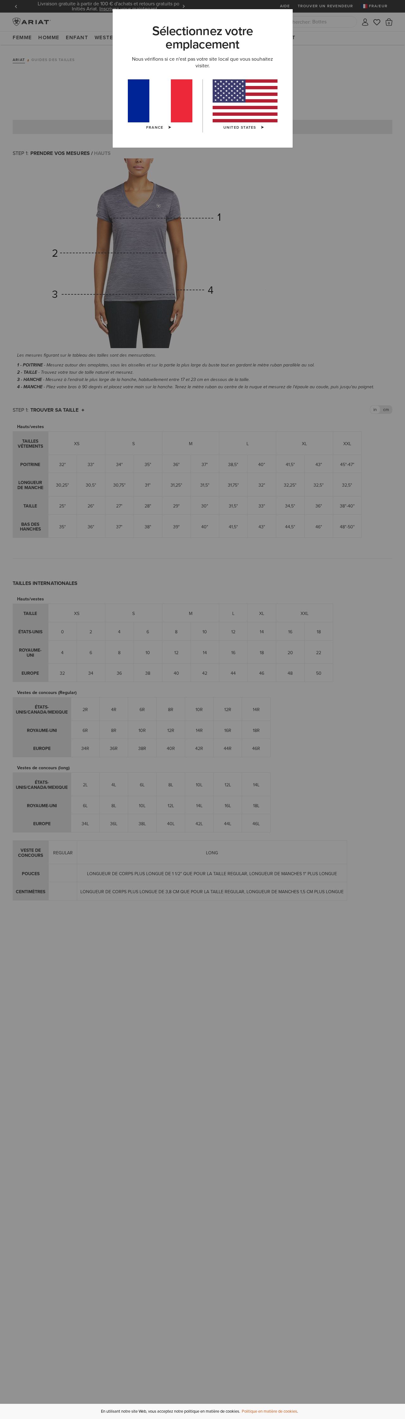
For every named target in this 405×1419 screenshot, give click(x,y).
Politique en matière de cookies (269, 1411)
